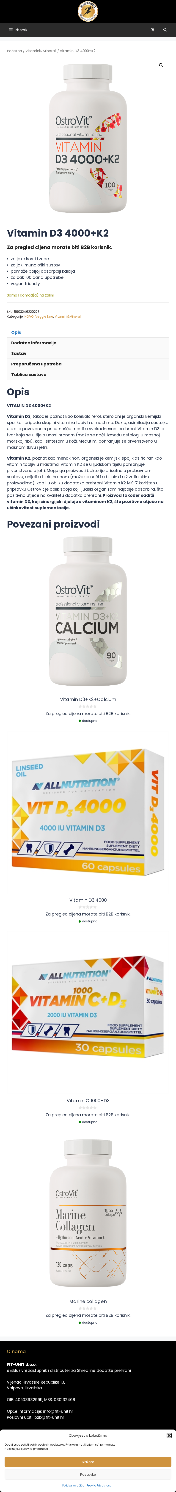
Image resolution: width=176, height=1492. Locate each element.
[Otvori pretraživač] (165, 29)
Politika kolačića (73, 1485)
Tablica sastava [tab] (29, 374)
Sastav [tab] (18, 353)
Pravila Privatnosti (99, 1485)
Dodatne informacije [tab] (33, 343)
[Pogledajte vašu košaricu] (152, 29)
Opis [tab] (16, 332)
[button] (169, 1435)
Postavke (88, 1474)
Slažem (88, 1461)
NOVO (29, 316)
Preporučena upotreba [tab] (36, 364)
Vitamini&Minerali (40, 50)
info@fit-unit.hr (58, 1411)
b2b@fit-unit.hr (49, 1417)
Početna (14, 50)
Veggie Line (44, 316)
